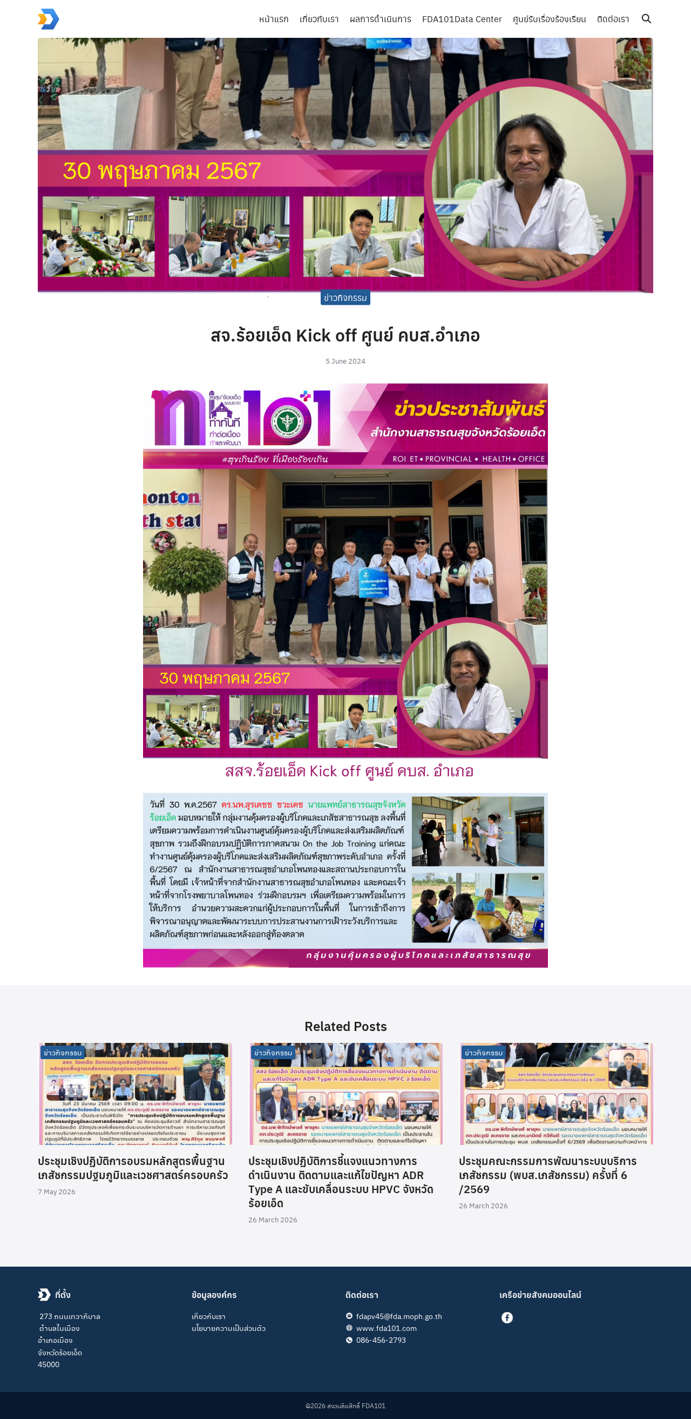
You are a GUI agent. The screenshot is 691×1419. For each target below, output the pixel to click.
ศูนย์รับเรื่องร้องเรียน (549, 18)
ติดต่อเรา (613, 18)
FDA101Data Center (462, 18)
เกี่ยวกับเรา (319, 18)
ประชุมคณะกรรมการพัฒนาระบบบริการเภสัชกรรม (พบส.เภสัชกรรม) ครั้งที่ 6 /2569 (548, 1174)
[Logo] (48, 19)
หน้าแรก (274, 18)
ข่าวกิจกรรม (345, 297)
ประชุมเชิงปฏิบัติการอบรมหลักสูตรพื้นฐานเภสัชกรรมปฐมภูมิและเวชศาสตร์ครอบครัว (133, 1167)
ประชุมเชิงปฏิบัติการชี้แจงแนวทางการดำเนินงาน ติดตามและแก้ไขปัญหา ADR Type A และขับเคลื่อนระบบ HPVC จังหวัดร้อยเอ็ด (340, 1181)
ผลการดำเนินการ (380, 18)
